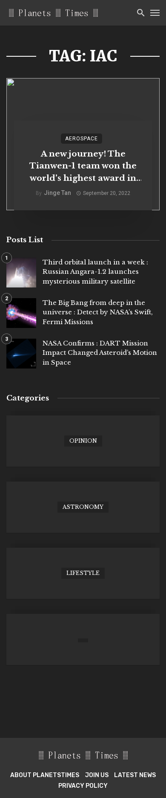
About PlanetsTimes (44, 775)
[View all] (83, 441)
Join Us (97, 775)
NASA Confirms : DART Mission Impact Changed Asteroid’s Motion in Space (100, 352)
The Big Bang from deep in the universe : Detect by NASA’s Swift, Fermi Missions (98, 312)
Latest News (135, 775)
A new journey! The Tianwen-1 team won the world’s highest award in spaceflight (83, 167)
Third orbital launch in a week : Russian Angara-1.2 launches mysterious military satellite (95, 271)
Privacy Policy (83, 785)
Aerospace (81, 139)
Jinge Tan (57, 192)
